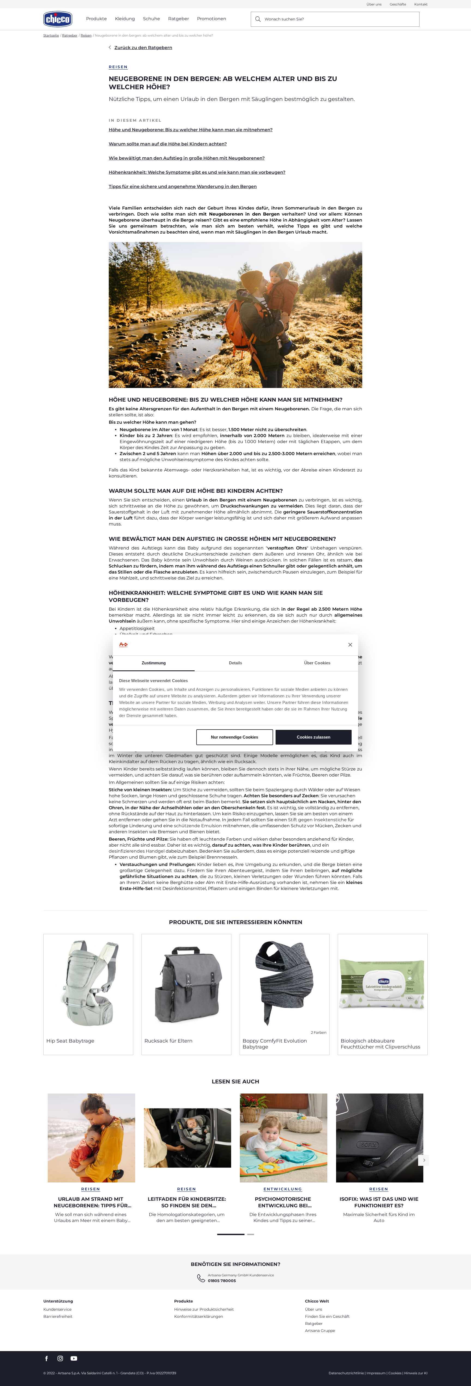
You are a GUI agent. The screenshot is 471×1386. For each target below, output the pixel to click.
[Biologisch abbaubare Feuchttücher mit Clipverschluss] (382, 983)
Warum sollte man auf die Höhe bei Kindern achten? (168, 144)
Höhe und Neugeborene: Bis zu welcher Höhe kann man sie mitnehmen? (191, 129)
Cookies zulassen (313, 737)
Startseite (51, 35)
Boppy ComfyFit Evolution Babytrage (275, 1044)
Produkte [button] (96, 18)
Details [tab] (235, 663)
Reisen (86, 35)
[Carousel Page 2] (250, 1234)
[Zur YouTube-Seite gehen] (74, 1358)
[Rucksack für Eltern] (186, 983)
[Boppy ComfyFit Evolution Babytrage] (284, 983)
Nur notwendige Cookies (234, 737)
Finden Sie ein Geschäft (327, 1316)
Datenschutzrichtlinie (346, 1373)
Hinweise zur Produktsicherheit (204, 1309)
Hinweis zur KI (416, 1373)
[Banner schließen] (350, 645)
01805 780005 (222, 1280)
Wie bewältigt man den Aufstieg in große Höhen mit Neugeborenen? (187, 158)
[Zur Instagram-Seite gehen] (60, 1358)
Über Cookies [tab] (317, 663)
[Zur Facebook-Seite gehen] (46, 1358)
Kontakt (421, 4)
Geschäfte (398, 4)
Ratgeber (69, 35)
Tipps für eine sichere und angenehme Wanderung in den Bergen (183, 186)
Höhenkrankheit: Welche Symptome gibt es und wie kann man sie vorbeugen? (197, 172)
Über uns (374, 4)
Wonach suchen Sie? (284, 19)
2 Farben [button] (319, 1032)
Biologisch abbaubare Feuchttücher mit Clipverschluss (380, 1044)
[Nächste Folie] (423, 1160)
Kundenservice (57, 1309)
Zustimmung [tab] (154, 663)
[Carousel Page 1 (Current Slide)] (230, 1234)
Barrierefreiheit (58, 1316)
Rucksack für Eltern (168, 1041)
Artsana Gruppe (320, 1330)
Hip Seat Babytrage (70, 1041)
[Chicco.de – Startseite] (57, 19)
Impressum (376, 1373)
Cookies (394, 1373)
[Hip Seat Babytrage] (88, 983)
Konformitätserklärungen (198, 1316)
